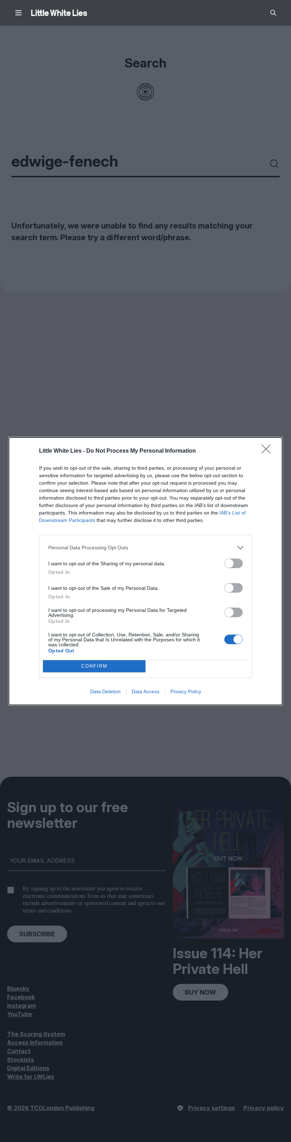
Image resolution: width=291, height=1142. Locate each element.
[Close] (268, 451)
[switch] (233, 563)
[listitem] (145, 547)
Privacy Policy (185, 691)
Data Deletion (105, 691)
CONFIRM (94, 666)
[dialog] (145, 571)
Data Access (145, 691)
